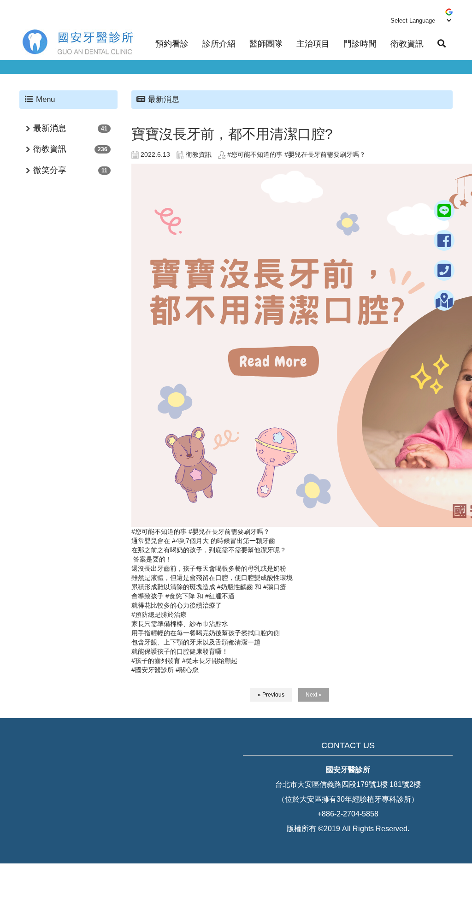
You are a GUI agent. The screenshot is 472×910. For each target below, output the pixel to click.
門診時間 (360, 43)
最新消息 (49, 128)
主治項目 (313, 43)
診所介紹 (219, 43)
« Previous (271, 694)
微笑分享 (49, 170)
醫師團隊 (266, 43)
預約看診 (172, 43)
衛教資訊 (407, 43)
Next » (314, 694)
